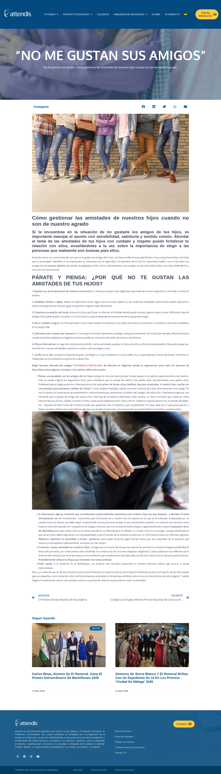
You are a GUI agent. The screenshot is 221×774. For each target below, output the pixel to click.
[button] (143, 106)
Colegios (103, 14)
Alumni (156, 14)
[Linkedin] (24, 756)
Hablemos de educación (129, 14)
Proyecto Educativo (76, 14)
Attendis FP (172, 14)
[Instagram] (31, 756)
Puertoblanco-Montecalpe (88, 365)
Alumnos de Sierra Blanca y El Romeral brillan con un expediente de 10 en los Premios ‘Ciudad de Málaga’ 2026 (151, 677)
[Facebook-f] (17, 756)
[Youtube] (37, 756)
